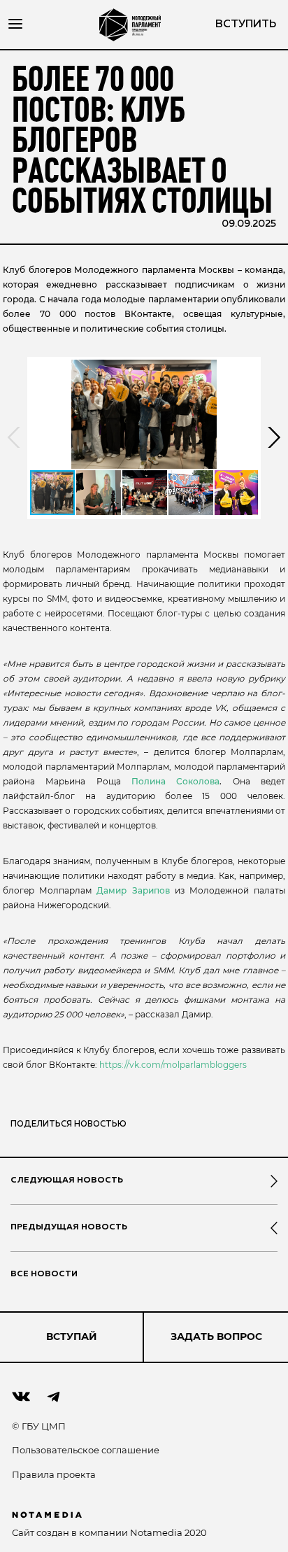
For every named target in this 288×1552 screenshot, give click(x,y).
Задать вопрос (216, 1336)
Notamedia (156, 1532)
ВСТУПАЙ (71, 1336)
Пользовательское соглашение (85, 1449)
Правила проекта (54, 1474)
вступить (245, 24)
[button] (144, 414)
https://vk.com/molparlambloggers (173, 1064)
